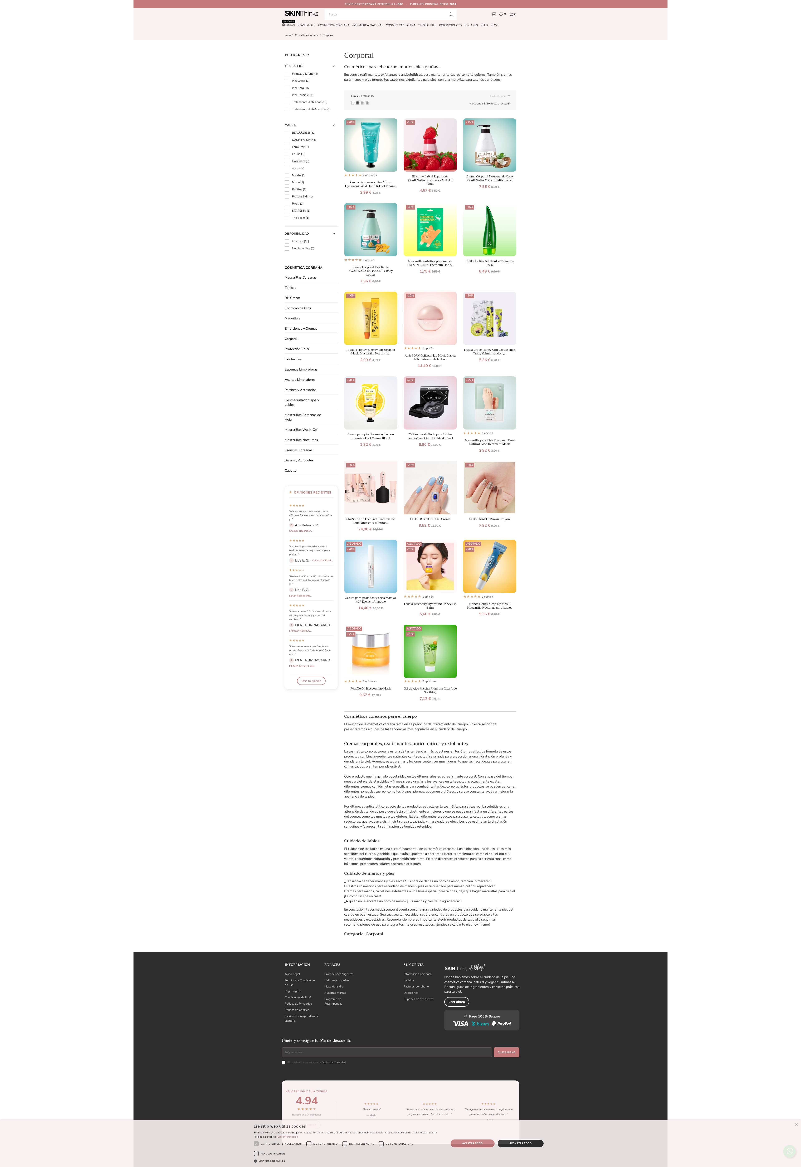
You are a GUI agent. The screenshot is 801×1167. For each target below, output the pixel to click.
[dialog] (400, 1143)
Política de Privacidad (415, 601)
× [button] (796, 1124)
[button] (348, 1161)
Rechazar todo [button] (521, 1143)
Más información (287, 1136)
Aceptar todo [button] (472, 1143)
